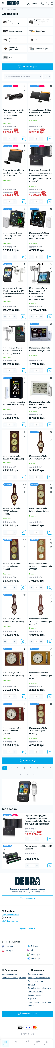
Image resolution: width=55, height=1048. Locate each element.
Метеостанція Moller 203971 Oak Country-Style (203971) (40, 621)
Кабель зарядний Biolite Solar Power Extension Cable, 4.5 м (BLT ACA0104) (14, 114)
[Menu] (3, 3)
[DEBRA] (27, 881)
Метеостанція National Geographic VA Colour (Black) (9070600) (39, 236)
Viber (33, 950)
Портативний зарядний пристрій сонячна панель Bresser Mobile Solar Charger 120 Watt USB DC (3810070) (40, 175)
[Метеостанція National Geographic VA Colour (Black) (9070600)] (40, 219)
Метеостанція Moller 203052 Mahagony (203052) (38, 731)
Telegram (35, 946)
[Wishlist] (24, 89)
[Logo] (12, 3)
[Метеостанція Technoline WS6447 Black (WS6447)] (14, 387)
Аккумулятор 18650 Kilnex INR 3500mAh (38, 847)
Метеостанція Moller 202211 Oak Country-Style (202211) (40, 675)
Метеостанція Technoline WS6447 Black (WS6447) (14, 403)
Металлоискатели (9, 974)
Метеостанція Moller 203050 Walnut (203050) (13, 457)
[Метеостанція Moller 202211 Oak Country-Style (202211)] (40, 658)
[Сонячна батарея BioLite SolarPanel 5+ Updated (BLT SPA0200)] (14, 156)
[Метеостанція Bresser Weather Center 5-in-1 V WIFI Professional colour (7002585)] (14, 274)
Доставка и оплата (36, 974)
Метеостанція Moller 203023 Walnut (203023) (39, 457)
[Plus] (15, 139)
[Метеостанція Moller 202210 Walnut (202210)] (14, 658)
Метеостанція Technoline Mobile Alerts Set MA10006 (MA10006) (40, 405)
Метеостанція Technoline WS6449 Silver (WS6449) (40, 349)
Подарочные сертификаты (39, 1002)
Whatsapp (35, 954)
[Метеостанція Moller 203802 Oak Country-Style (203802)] (40, 549)
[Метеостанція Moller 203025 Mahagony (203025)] (14, 494)
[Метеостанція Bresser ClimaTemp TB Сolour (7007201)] (14, 219)
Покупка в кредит (36, 981)
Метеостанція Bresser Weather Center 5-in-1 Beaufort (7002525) (12, 351)
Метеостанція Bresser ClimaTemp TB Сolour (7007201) (12, 236)
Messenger (35, 958)
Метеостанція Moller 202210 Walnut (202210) (13, 674)
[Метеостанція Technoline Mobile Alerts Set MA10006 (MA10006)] (40, 387)
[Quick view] (24, 86)
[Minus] (5, 139)
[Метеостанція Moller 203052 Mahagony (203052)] (40, 713)
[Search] (47, 3)
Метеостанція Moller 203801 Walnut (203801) (39, 509)
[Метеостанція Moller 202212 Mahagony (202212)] (14, 713)
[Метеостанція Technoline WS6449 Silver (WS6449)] (40, 333)
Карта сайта (33, 998)
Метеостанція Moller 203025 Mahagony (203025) (12, 511)
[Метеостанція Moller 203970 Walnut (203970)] (14, 604)
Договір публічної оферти (39, 988)
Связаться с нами (35, 991)
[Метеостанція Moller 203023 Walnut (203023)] (40, 442)
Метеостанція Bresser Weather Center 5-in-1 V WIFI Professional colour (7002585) (13, 292)
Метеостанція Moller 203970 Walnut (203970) (13, 620)
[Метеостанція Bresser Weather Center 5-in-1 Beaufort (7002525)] (14, 333)
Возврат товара (34, 995)
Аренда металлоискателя (39, 978)
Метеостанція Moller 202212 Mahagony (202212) (12, 731)
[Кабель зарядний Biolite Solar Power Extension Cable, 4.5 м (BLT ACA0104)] (14, 96)
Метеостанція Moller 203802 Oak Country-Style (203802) (40, 566)
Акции (31, 1005)
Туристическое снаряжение (14, 978)
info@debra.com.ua (10, 921)
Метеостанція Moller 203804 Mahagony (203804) (12, 566)
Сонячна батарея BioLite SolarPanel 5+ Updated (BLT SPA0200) (13, 173)
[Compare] (24, 93)
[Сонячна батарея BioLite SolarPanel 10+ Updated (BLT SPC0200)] (40, 96)
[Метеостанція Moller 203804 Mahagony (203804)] (14, 549)
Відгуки (31, 984)
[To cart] (23, 139)
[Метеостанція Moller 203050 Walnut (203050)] (14, 442)
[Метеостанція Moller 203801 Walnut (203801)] (40, 494)
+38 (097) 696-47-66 (10, 914)
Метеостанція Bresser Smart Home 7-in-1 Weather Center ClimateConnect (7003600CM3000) (39, 293)
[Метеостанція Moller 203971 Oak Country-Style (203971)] (40, 604)
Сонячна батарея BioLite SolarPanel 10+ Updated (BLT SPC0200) (40, 113)
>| (34, 774)
